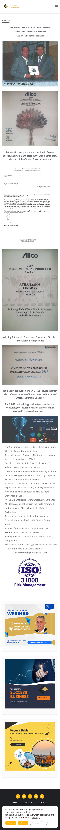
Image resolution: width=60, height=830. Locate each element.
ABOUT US (27, 803)
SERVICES (42, 803)
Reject (23, 823)
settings (36, 817)
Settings (35, 823)
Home (14, 803)
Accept (11, 823)
